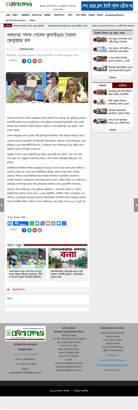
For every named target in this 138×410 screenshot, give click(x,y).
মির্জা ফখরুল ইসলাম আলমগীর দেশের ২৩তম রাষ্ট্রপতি (118, 102)
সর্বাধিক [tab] (122, 85)
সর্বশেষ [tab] (102, 85)
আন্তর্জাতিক (25, 14)
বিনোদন (100, 14)
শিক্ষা (70, 14)
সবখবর (112, 77)
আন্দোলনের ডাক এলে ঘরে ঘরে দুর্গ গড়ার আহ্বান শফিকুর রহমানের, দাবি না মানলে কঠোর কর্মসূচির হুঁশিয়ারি (25, 274)
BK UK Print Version (16, 20)
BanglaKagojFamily (114, 14)
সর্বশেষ (112, 130)
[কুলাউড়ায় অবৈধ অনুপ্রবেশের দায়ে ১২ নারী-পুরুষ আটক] (136, 205)
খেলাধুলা (91, 14)
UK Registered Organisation (112, 365)
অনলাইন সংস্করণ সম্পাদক (25, 354)
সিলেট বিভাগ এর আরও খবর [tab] (109, 33)
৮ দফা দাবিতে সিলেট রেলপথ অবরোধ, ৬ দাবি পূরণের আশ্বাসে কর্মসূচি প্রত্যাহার (119, 59)
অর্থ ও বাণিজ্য (81, 14)
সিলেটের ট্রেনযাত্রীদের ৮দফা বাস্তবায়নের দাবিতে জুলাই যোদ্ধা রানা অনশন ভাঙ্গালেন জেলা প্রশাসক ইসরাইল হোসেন (120, 69)
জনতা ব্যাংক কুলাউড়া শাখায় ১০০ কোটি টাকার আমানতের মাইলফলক (110, 25)
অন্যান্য (32, 20)
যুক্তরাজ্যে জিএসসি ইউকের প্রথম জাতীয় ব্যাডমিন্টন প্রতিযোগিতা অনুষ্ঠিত (120, 92)
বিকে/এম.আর (26, 49)
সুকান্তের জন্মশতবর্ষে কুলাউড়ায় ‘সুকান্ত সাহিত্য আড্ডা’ (60, 25)
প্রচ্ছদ (8, 14)
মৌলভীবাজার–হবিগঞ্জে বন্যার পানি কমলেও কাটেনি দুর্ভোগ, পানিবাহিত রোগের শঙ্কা (67, 274)
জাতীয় (15, 14)
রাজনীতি (47, 14)
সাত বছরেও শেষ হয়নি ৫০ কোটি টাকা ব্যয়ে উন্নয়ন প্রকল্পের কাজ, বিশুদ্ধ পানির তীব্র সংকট (120, 50)
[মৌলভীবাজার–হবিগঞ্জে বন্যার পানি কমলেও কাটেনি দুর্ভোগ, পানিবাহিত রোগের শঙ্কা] (68, 258)
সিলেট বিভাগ (59, 14)
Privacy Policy (112, 370)
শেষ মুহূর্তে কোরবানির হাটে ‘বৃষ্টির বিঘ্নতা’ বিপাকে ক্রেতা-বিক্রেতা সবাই (120, 40)
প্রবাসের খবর (37, 14)
